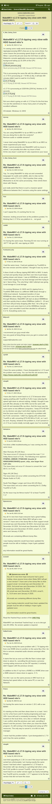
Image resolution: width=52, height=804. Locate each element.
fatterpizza (6, 429)
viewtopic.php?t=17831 (40, 344)
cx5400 (5, 225)
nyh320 (5, 354)
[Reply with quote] (43, 34)
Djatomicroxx (7, 501)
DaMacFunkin (7, 631)
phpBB (12, 799)
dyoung (5, 117)
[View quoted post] (27, 574)
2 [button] (28, 28)
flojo (4, 196)
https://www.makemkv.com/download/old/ (20, 375)
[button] (31, 28)
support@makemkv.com (12, 340)
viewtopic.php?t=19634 (23, 346)
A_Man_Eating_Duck (9, 32)
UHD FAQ (36, 618)
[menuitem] (6, 5)
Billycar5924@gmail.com (27, 349)
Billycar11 (6, 317)
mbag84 (5, 381)
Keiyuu (5, 689)
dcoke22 (6, 556)
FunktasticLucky (8, 249)
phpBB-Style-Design (30, 800)
